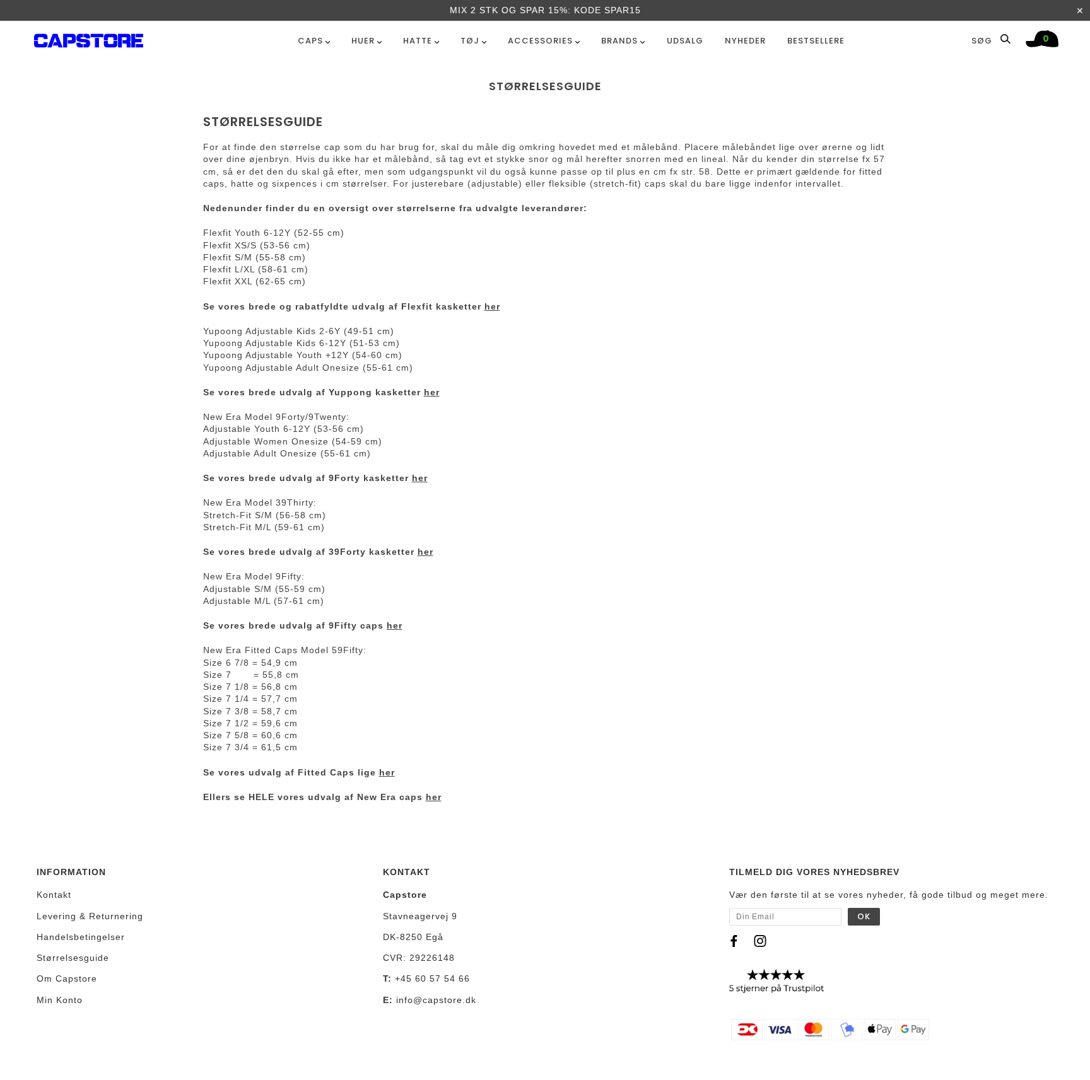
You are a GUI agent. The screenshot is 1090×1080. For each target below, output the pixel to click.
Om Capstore (67, 978)
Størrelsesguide (73, 958)
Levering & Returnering (90, 916)
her (492, 306)
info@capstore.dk (436, 1000)
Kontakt (54, 895)
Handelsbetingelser (81, 937)
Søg (983, 40)
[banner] (88, 38)
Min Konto (60, 1000)
